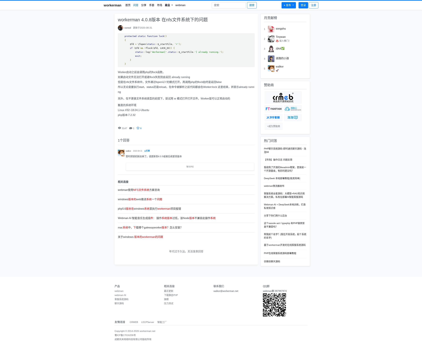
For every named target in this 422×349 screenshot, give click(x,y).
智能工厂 (162, 322)
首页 (128, 5)
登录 (303, 5)
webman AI (120, 295)
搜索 (252, 5)
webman (180, 5)
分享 (143, 5)
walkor (280, 66)
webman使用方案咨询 (139, 190)
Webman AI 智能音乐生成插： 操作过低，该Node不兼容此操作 (167, 218)
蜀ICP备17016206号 (125, 335)
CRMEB (134, 322)
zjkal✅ (280, 48)
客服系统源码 (121, 299)
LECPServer (147, 322)
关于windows (140, 237)
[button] (169, 5)
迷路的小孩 (282, 58)
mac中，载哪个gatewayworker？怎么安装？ (150, 227)
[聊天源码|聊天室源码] (293, 117)
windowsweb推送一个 (140, 199)
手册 (151, 5)
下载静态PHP (171, 295)
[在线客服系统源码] (274, 117)
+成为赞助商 (273, 126)
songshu (281, 28)
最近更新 (168, 291)
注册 (313, 5)
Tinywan (281, 36)
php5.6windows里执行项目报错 (149, 208)
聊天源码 (119, 303)
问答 (135, 5)
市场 (159, 5)
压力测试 (168, 303)
